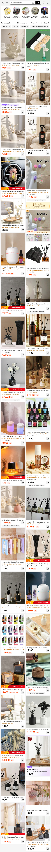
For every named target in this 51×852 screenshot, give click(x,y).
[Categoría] (7, 2)
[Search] (37, 2)
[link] (44, 2)
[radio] (7, 13)
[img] (13, 188)
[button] (3, 2)
